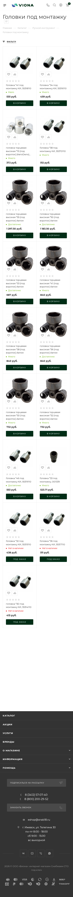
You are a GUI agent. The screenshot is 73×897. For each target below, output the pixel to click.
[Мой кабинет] (60, 5)
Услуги (8, 733)
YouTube (32, 853)
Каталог (9, 715)
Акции (7, 724)
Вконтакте (23, 853)
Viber (40, 853)
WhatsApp (49, 853)
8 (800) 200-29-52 (36, 799)
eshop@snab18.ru (39, 819)
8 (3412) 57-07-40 (36, 795)
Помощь (9, 767)
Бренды (8, 741)
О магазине (11, 750)
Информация (13, 759)
